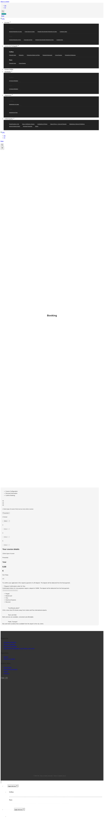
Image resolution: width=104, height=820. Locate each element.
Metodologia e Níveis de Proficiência (77, 124)
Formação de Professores (70, 55)
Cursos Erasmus (58, 55)
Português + (21, 55)
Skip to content (5, 1)
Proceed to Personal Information (10, 590)
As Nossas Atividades (13, 80)
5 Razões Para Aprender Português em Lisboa (47, 31)
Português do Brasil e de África (33, 55)
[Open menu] (2, 148)
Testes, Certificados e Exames (28, 124)
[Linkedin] (7, 678)
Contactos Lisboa (63, 31)
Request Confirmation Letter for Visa (14, 586)
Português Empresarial (47, 55)
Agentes (6, 657)
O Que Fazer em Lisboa (30, 31)
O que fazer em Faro (28, 39)
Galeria (36, 126)
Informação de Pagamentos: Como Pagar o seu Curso (19, 648)
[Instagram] (5, 678)
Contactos (6, 673)
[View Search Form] (2, 11)
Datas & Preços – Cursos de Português (58, 124)
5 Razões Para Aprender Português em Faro (44, 39)
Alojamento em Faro (13, 112)
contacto (3, 14)
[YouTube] (3, 678)
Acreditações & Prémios (42, 124)
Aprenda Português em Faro (15, 39)
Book (2, 16)
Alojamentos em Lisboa (14, 104)
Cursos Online (8, 69)
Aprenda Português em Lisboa (15, 31)
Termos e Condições (9, 644)
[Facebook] (1, 678)
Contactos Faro (60, 39)
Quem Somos (7, 667)
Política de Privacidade (10, 646)
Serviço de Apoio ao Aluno (14, 126)
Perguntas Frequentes (27, 126)
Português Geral (12, 55)
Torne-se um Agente (9, 659)
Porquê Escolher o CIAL (14, 124)
